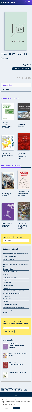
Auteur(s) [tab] (7, 85)
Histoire (5, 274)
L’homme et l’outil (22, 157)
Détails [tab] (6, 89)
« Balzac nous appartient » (23, 194)
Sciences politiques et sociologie (13, 307)
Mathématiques (8, 285)
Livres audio (7, 282)
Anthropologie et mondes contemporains (15, 254)
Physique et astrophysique (11, 293)
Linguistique (7, 280)
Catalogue (17, 388)
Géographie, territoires (10, 272)
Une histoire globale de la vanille (22, 227)
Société (5, 312)
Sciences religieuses (9, 310)
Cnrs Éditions (6, 388)
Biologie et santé (8, 259)
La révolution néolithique (6, 127)
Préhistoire (5, 58)
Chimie (5, 262)
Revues (5, 302)
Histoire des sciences (10, 277)
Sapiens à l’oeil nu (7, 156)
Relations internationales (10, 299)
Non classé (6, 288)
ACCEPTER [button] (16, 408)
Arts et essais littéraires (10, 256)
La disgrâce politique (6, 226)
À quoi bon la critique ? (6, 194)
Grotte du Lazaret (21, 125)
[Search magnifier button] (27, 240)
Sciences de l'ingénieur (10, 304)
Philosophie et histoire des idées (13, 291)
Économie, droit (8, 269)
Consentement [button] (7, 408)
